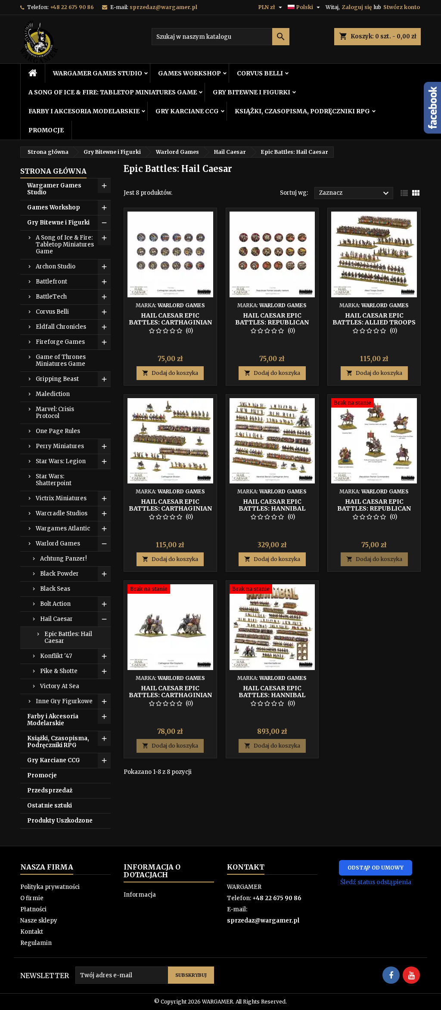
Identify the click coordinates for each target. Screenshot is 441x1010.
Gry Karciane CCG (187, 111)
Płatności (33, 909)
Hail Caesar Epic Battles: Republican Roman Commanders (374, 508)
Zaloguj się (357, 7)
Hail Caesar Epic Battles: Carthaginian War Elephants (170, 695)
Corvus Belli (260, 73)
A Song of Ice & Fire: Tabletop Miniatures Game (112, 92)
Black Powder (59, 573)
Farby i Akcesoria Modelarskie (84, 111)
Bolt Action (55, 604)
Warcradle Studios (61, 513)
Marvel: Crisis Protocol (55, 412)
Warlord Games (58, 543)
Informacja (140, 894)
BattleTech (51, 296)
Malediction (53, 394)
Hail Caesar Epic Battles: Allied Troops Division (374, 322)
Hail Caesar (56, 619)
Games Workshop (189, 73)
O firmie (31, 898)
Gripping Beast (57, 379)
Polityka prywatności (50, 887)
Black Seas (55, 588)
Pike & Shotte (59, 671)
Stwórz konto (401, 7)
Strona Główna (53, 171)
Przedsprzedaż (49, 790)
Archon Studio (55, 266)
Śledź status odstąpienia (375, 882)
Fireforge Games (60, 342)
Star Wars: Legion (61, 461)
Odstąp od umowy (376, 867)
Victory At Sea (59, 686)
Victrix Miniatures (61, 498)
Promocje (46, 130)
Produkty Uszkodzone (60, 820)
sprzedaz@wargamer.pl (163, 7)
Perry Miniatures (60, 446)
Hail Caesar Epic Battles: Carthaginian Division (170, 508)
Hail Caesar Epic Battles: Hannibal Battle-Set (272, 695)
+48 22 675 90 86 (72, 7)
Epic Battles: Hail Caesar (68, 637)
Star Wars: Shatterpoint (53, 480)
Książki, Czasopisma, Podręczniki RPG (302, 111)
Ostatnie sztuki (49, 805)
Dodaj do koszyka (170, 373)
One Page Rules (58, 431)
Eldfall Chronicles (61, 326)
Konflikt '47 (56, 656)
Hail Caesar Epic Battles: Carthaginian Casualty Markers (170, 322)
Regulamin (36, 943)
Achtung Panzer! (63, 558)
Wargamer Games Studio (97, 73)
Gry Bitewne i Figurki (251, 92)
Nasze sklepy (38, 920)
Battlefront (51, 281)
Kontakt (31, 931)
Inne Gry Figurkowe (64, 701)
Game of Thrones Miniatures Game (61, 360)
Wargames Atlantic (63, 528)
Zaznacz (355, 193)
